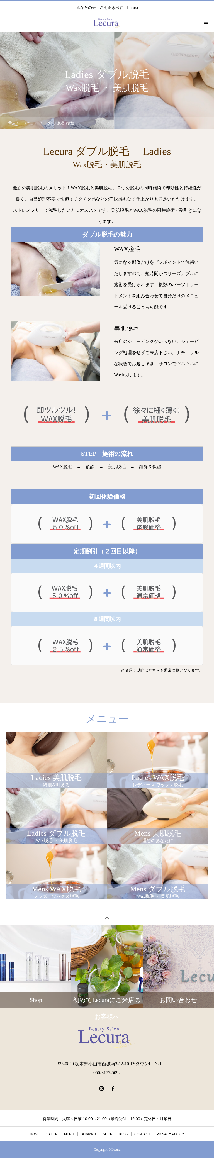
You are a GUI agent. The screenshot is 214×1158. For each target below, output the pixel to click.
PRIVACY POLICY (170, 1134)
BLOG (123, 1134)
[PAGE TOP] (107, 918)
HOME (35, 1134)
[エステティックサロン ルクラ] (107, 1037)
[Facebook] (112, 1088)
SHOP (107, 1134)
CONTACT (142, 1134)
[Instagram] (101, 1088)
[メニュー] (205, 23)
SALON (52, 1134)
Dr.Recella (88, 1134)
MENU (69, 1134)
